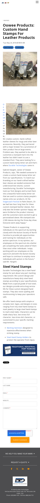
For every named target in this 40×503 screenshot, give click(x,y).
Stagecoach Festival (11, 201)
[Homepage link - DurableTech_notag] (20, 485)
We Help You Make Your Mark (19, 454)
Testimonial (19, 47)
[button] (11, 469)
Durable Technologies (18, 165)
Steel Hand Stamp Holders (18, 337)
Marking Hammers (14, 328)
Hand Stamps (8, 47)
